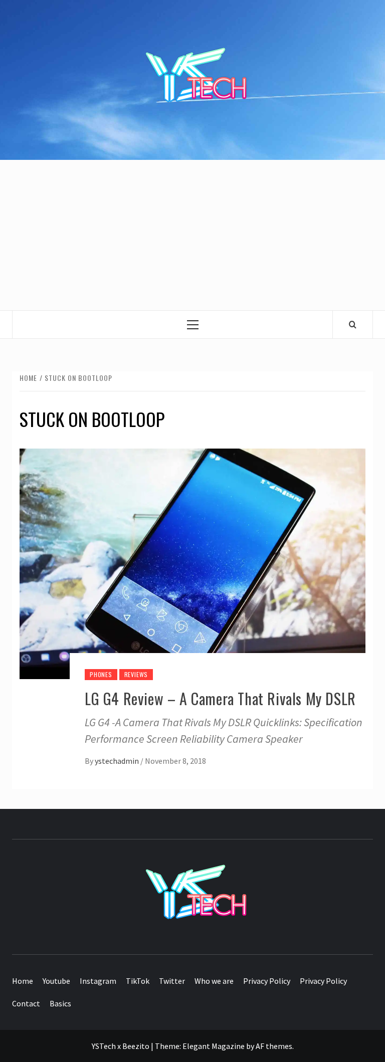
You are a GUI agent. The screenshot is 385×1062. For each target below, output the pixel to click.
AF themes (274, 1046)
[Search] (352, 324)
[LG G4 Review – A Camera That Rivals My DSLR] (192, 563)
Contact (26, 1003)
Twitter (172, 981)
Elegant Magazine (213, 1046)
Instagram (98, 981)
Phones (101, 674)
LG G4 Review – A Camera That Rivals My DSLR (220, 698)
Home (22, 981)
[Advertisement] (192, 235)
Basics (60, 1003)
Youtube (56, 981)
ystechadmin (117, 761)
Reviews (136, 674)
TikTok (137, 981)
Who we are (214, 981)
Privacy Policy (266, 981)
